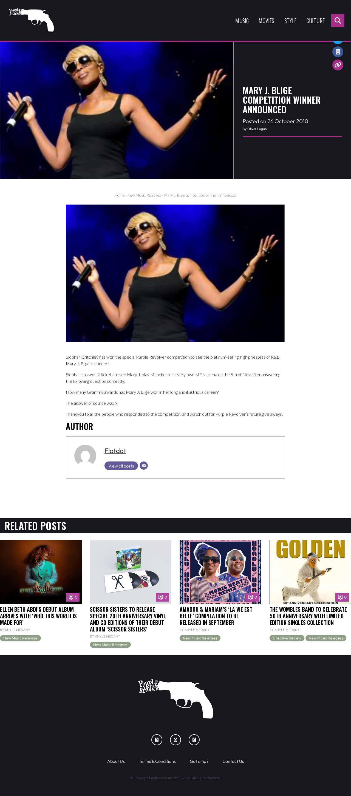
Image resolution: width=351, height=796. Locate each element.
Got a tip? (199, 761)
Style (290, 20)
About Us (116, 761)
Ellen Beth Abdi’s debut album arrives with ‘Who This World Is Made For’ (38, 616)
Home (119, 195)
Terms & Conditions (157, 761)
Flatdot (115, 450)
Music (242, 20)
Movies (266, 20)
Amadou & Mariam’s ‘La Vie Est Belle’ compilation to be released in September (216, 616)
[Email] (144, 465)
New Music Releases (144, 195)
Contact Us (233, 761)
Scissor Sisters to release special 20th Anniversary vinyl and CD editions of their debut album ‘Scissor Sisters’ (128, 619)
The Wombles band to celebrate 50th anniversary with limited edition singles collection (308, 616)
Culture (316, 20)
